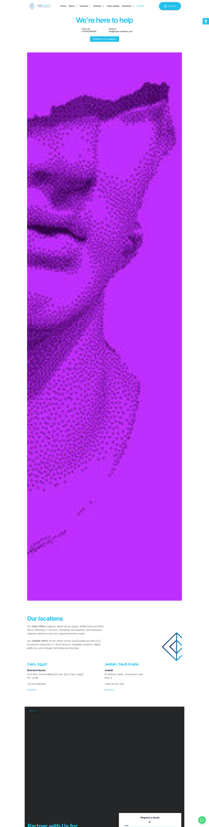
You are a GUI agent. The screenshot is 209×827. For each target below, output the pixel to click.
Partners (97, 6)
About (71, 6)
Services (84, 6)
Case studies (113, 6)
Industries (126, 6)
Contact (140, 6)
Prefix (126, 826)
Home (63, 6)
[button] (206, 21)
